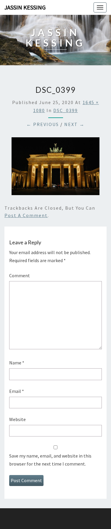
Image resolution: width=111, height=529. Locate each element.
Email (16, 391)
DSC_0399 (65, 110)
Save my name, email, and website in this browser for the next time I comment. (50, 460)
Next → (74, 124)
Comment (19, 275)
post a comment (26, 215)
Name (16, 363)
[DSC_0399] (55, 168)
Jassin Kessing (25, 7)
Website (17, 419)
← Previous (42, 124)
